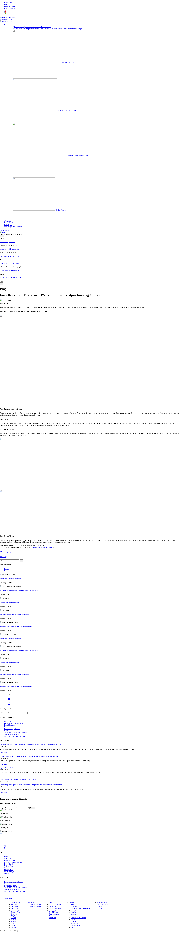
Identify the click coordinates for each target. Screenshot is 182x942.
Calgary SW (53, 910)
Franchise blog (9, 727)
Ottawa (73, 921)
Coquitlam (14, 906)
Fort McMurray (54, 912)
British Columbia (15, 902)
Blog (5, 4)
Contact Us (8, 873)
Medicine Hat (53, 916)
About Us (7, 858)
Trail (12, 923)
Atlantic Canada (102, 902)
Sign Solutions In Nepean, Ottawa (11, 768)
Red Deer (52, 918)
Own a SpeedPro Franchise (13, 862)
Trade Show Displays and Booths (15, 732)
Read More (3, 753)
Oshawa (73, 920)
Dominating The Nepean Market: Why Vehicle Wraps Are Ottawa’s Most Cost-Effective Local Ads (33, 785)
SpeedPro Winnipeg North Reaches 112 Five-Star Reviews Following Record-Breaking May (31, 745)
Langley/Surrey (16, 912)
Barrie (73, 904)
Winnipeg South (35, 906)
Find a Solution (9, 864)
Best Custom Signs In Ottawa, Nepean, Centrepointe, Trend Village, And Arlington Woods (30, 756)
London (73, 914)
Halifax (100, 906)
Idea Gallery (8, 2)
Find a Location (9, 8)
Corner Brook (103, 904)
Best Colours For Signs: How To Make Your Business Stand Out (16, 626)
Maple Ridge (15, 916)
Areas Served (8, 898)
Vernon (13, 925)
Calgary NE (53, 906)
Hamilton (74, 912)
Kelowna (14, 914)
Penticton (14, 920)
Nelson (13, 918)
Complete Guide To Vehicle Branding (9, 602)
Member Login (9, 872)
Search (32, 808)
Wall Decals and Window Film (14, 736)
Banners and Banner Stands (13, 723)
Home (6, 856)
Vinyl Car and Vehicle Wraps (14, 734)
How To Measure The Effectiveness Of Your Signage (18, 779)
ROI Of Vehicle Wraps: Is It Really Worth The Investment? (15, 614)
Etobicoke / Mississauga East (80, 908)
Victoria (13, 927)
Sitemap (7, 868)
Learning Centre (9, 6)
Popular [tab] (6, 569)
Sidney (13, 921)
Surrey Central (16, 910)
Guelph (73, 910)
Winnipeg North (35, 904)
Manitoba (31, 902)
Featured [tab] (7, 571)
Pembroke (74, 923)
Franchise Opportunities (12, 729)
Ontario (71, 902)
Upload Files (10, 17)
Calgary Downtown (55, 904)
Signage (7, 884)
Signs (6, 731)
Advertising (8, 721)
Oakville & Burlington (78, 918)
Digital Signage (9, 725)
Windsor (73, 927)
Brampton (74, 906)
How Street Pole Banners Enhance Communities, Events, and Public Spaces (19, 590)
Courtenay (14, 908)
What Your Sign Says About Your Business (10, 578)
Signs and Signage (10, 886)
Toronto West (75, 925)
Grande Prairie (54, 914)
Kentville (101, 908)
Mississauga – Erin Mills (79, 916)
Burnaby (14, 904)
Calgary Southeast (55, 908)
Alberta (49, 902)
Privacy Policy (9, 870)
